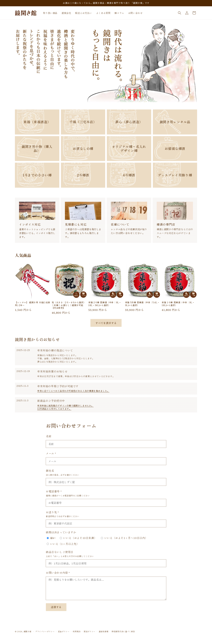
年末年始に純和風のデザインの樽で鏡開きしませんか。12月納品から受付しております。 (65, 407)
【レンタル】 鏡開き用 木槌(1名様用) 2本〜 (32, 304)
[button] (179, 13)
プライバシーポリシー (45, 631)
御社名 (50, 470)
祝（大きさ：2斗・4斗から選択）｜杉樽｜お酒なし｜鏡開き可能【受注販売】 (69, 305)
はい (53, 538)
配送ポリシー (89, 631)
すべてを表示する (106, 322)
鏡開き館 (27, 631)
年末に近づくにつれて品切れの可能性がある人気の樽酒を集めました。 (73, 390)
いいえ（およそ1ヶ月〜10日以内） (126, 538)
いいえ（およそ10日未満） (80, 538)
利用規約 (76, 631)
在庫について (120, 224)
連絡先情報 (103, 631)
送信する (56, 607)
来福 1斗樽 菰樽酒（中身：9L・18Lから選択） (178, 304)
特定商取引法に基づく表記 (123, 631)
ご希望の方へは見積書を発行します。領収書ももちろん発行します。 (83, 232)
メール (51, 453)
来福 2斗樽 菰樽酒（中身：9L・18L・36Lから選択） (104, 304)
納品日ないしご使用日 (59, 552)
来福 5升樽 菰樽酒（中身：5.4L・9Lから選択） (142, 304)
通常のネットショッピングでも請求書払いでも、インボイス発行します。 (37, 232)
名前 (48, 436)
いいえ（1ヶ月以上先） (64, 544)
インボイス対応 (30, 224)
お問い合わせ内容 (58, 573)
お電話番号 (54, 491)
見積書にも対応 (75, 224)
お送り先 (52, 512)
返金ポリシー (64, 631)
